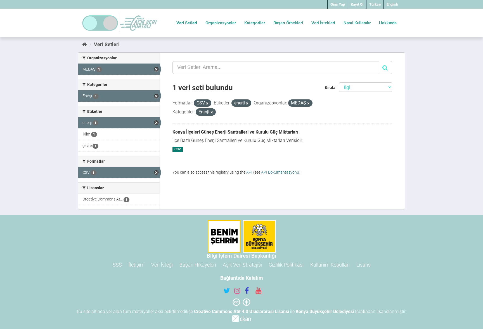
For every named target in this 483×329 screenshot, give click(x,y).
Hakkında (388, 22)
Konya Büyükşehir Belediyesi (325, 311)
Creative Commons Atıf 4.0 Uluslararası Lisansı (241, 311)
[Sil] (207, 103)
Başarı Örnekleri (288, 22)
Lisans (363, 265)
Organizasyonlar (220, 22)
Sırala (330, 87)
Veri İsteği (162, 265)
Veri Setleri (186, 22)
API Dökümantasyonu (280, 172)
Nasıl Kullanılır (357, 22)
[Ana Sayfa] (84, 44)
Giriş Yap (337, 4)
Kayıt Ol (357, 4)
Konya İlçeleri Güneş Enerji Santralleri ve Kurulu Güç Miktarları (235, 132)
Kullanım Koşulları (330, 265)
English (392, 4)
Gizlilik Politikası (286, 265)
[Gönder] (385, 67)
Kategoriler (254, 22)
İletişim (137, 265)
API (249, 172)
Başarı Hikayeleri (197, 265)
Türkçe (375, 4)
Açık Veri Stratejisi (242, 265)
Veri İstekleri (323, 22)
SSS (117, 265)
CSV (177, 149)
